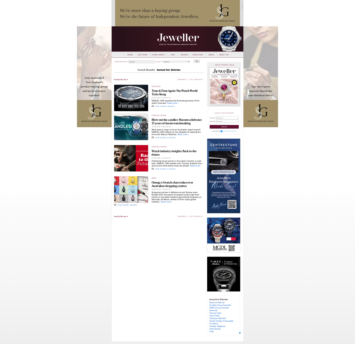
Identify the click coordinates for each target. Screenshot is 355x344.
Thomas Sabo (215, 313)
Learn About (158, 55)
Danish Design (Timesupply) (221, 321)
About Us (224, 55)
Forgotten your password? (230, 131)
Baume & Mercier (217, 302)
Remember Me (216, 131)
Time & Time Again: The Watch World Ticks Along (174, 92)
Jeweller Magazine (217, 326)
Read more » (173, 103)
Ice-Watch (213, 323)
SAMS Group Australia (219, 308)
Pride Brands (215, 329)
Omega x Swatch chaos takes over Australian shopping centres (172, 184)
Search (184, 55)
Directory (198, 55)
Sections (143, 55)
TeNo (211, 331)
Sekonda (213, 310)
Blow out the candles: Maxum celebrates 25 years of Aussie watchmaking (177, 121)
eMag (211, 55)
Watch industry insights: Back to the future (174, 152)
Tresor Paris (214, 316)
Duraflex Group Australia (220, 305)
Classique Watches (217, 318)
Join (173, 55)
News (130, 55)
